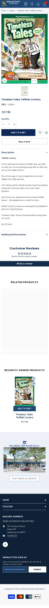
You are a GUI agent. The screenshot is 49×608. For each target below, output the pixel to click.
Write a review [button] (24, 263)
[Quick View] (34, 383)
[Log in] (38, 3)
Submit (37, 569)
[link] (24, 352)
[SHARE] (46, 132)
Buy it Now (24, 141)
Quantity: (5, 119)
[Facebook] (5, 544)
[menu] (25, 4)
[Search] (32, 4)
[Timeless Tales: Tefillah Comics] (24, 391)
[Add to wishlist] (40, 132)
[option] (24, 49)
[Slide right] (44, 463)
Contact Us (12, 535)
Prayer (11, 11)
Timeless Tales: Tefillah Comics (24, 416)
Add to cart (18, 132)
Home (3, 11)
